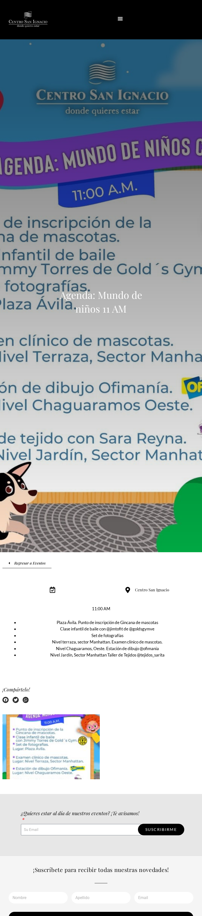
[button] (120, 19)
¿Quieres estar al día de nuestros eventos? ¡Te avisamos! (80, 813)
